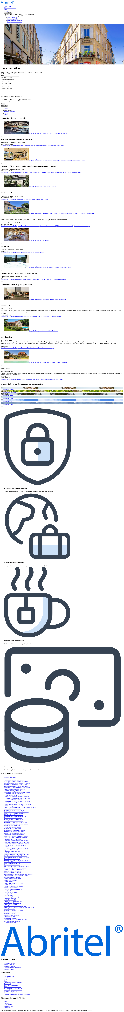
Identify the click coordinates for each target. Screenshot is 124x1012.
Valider (3, 104)
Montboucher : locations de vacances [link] (14, 810)
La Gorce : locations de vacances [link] (13, 799)
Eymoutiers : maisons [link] (9, 913)
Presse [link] (5, 981)
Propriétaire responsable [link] (10, 991)
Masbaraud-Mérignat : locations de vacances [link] (16, 860)
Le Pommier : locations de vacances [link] (13, 793)
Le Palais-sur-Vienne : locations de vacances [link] (16, 848)
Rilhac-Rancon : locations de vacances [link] (14, 789)
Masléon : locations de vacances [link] (12, 828)
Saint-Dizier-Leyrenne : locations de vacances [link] (16, 806)
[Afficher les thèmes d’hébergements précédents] (1, 406)
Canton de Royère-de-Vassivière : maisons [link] (15, 919)
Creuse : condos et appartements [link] (12, 878)
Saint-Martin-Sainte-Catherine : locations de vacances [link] (18, 874)
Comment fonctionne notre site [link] (12, 993)
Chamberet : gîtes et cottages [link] (11, 915)
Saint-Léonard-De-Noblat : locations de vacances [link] (17, 783)
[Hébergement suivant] (2, 281)
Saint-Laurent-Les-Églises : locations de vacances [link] (17, 792)
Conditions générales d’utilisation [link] (13, 982)
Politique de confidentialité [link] (11, 985)
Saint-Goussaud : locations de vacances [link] (14, 813)
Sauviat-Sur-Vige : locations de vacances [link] (15, 868)
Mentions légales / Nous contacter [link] (13, 990)
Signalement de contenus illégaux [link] (13, 988)
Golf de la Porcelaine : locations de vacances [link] (16, 802)
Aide (5, 9)
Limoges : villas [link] (8, 895)
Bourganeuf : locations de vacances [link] (13, 851)
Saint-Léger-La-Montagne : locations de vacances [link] (17, 787)
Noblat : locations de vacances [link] (12, 825)
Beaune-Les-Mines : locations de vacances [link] (15, 837)
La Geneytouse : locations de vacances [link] (14, 830)
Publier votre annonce (10, 8)
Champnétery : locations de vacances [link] (14, 834)
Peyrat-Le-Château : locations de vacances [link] (15, 850)
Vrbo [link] (5, 1001)
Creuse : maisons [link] (8, 881)
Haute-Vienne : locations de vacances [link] (14, 853)
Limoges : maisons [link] (9, 894)
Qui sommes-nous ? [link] (9, 976)
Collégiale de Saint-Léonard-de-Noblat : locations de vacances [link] (20, 807)
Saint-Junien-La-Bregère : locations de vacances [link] (17, 801)
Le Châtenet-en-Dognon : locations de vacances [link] (17, 798)
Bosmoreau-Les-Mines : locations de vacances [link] (16, 866)
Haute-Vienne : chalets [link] (10, 900)
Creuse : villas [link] (8, 884)
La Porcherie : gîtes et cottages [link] (12, 921)
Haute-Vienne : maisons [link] (10, 904)
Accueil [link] (6, 108)
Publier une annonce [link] (9, 963)
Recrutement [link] (7, 978)
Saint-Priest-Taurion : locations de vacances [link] (15, 846)
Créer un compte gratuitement (15, 20)
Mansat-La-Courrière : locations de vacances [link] (16, 824)
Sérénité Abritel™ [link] (9, 964)
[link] (21, 22)
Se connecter (8, 12)
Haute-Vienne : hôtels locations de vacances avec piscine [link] (19, 907)
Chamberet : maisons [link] (9, 916)
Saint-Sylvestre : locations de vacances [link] (14, 833)
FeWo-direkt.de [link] (8, 1004)
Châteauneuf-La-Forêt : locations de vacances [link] (16, 875)
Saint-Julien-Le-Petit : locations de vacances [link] (15, 822)
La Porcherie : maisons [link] (10, 922)
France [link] (6, 113)
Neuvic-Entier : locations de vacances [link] (14, 831)
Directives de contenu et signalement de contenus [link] (17, 994)
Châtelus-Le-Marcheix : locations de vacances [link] (16, 812)
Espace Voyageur (12, 17)
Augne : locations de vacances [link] (12, 865)
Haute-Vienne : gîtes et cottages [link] (12, 903)
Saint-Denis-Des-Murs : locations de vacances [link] (16, 854)
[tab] (10, 777)
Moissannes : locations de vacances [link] (13, 819)
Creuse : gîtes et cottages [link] (10, 880)
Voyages (6, 11)
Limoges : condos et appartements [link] (13, 889)
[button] (62, 773)
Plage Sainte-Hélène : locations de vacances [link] (15, 856)
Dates (2, 75)
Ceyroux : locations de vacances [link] (12, 790)
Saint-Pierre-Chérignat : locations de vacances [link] (16, 840)
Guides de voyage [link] (9, 969)
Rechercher (4, 105)
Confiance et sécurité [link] (9, 966)
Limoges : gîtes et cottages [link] (11, 892)
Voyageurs (3, 77)
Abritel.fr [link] (6, 1003)
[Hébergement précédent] (1, 281)
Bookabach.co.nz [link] (8, 1006)
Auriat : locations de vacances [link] (12, 859)
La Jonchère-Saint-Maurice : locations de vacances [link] (17, 862)
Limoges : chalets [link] (8, 890)
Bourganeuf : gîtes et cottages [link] (12, 897)
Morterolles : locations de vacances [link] (13, 821)
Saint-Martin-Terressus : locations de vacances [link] (16, 857)
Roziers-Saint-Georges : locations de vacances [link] (16, 843)
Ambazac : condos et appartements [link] (13, 886)
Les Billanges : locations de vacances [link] (14, 869)
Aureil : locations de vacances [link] (12, 863)
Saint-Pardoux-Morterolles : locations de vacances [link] (17, 804)
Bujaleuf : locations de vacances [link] (12, 871)
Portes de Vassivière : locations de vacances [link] (15, 845)
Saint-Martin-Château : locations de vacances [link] (16, 786)
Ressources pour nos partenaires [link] (12, 967)
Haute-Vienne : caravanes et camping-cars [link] (15, 906)
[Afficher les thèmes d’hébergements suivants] (2, 406)
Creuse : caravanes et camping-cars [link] (13, 883)
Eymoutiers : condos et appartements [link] (14, 910)
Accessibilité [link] (7, 984)
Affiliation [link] (7, 979)
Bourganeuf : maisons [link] (10, 898)
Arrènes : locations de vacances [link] (12, 827)
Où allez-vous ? (5, 74)
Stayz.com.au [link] (7, 1007)
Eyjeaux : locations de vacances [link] (12, 872)
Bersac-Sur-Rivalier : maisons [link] (12, 877)
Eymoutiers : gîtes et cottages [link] (11, 912)
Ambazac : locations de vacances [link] (13, 818)
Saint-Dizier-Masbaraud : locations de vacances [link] (16, 796)
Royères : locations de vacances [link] (12, 809)
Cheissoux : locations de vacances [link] (13, 839)
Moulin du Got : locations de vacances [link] (14, 780)
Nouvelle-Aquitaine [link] (9, 111)
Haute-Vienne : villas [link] (9, 909)
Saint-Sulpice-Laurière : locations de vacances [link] (16, 842)
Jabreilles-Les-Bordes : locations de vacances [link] (16, 781)
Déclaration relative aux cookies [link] (12, 987)
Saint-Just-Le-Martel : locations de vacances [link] (15, 784)
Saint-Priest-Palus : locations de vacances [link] (15, 816)
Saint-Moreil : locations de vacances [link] (13, 815)
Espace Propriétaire (12, 19)
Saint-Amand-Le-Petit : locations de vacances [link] (16, 836)
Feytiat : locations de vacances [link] (12, 795)
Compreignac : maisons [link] (10, 918)
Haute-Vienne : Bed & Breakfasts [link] (13, 901)
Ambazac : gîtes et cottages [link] (11, 887)
